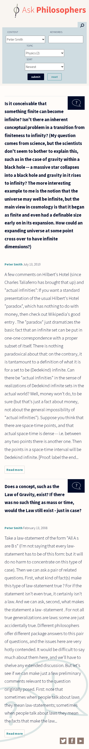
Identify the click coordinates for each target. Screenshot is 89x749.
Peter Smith (14, 264)
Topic (29, 45)
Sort (29, 59)
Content (12, 32)
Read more (15, 471)
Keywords (56, 32)
